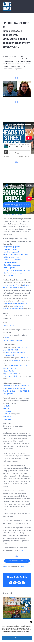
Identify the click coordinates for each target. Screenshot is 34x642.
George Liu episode (10, 262)
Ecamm (6, 338)
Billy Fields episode (10, 249)
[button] (31, 621)
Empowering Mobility (17, 607)
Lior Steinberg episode (12, 252)
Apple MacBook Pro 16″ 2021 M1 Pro (16, 386)
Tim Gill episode (9, 268)
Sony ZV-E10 (15, 360)
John (5, 566)
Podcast (7, 414)
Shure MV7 (25, 358)
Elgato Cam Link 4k (10, 371)
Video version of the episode (12, 214)
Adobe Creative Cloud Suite (13, 340)
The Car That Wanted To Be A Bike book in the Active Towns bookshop (15, 257)
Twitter (6, 408)
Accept (17, 638)
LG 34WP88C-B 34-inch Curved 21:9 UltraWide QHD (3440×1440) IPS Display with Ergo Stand (16, 391)
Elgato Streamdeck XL (11, 373)
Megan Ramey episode (12, 247)
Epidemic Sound (8, 325)
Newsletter (8, 411)
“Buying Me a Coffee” (12, 285)
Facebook (7, 416)
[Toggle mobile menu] (30, 5)
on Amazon (17, 260)
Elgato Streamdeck (10, 376)
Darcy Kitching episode (12, 265)
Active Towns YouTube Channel (16, 303)
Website (7, 406)
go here (20, 550)
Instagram (7, 419)
